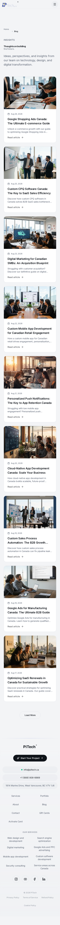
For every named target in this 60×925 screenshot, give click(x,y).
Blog (44, 804)
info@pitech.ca (31, 769)
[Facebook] (34, 879)
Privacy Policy (13, 897)
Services (15, 796)
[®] (9, 4)
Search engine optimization (44, 839)
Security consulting (15, 865)
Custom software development (44, 858)
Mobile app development (15, 856)
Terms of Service (30, 897)
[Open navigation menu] (54, 4)
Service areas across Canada (44, 867)
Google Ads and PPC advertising (44, 848)
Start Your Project (30, 758)
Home (6, 29)
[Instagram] (16, 879)
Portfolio (44, 796)
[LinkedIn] (44, 879)
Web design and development (15, 839)
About (16, 804)
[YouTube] (25, 879)
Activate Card (16, 821)
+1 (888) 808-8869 (30, 777)
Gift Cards (44, 813)
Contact (16, 813)
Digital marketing (15, 847)
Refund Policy (48, 897)
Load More (30, 715)
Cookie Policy (30, 905)
